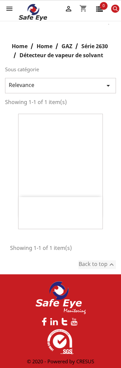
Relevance (60, 85)
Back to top (97, 264)
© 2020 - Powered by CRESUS (60, 361)
